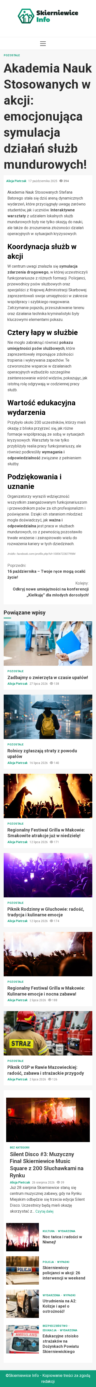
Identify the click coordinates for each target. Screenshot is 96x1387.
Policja (49, 1262)
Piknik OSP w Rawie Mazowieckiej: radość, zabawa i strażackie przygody (48, 1033)
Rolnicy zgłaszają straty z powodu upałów (48, 717)
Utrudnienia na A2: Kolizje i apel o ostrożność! (22, 1304)
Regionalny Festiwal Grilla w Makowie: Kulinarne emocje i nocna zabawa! (48, 954)
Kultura (49, 1231)
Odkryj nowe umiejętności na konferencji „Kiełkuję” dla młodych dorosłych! (51, 589)
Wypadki (63, 1262)
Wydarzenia (66, 1231)
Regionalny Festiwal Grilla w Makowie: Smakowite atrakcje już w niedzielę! (48, 796)
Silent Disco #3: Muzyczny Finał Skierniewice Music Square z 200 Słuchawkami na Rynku (48, 1120)
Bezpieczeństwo (55, 1326)
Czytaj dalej (44, 1211)
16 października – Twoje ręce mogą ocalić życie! (46, 571)
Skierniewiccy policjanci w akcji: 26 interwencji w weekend (22, 1270)
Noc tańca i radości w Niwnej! (22, 1237)
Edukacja (50, 1330)
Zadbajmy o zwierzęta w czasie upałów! (48, 643)
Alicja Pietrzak (16, 181)
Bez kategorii (19, 1147)
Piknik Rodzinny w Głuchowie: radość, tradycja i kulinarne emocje (48, 875)
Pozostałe (12, 55)
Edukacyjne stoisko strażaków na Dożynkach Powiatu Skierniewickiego (22, 1339)
